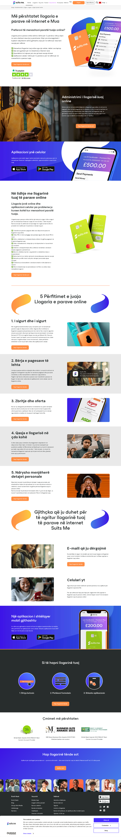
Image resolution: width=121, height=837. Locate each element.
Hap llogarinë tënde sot (21, 64)
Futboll (46, 2)
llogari (79, 2)
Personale (29, 2)
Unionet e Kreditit (37, 813)
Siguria (56, 805)
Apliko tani (60, 768)
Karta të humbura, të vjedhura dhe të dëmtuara (69, 811)
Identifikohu (90, 3)
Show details (27, 833)
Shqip (12, 7)
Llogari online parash (38, 803)
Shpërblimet (52, 2)
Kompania (60, 2)
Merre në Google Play (104, 801)
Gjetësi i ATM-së (59, 813)
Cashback (35, 811)
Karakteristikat (19, 7)
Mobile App (35, 800)
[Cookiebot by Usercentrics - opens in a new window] (11, 833)
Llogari (25, 7)
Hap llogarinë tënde (20, 347)
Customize (105, 825)
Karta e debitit (36, 805)
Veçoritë (41, 2)
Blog (12, 803)
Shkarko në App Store (104, 797)
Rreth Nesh (14, 800)
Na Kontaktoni (58, 803)
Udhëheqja (14, 808)
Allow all (106, 820)
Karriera (13, 811)
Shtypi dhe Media (17, 805)
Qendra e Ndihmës (60, 800)
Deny (106, 830)
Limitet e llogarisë (59, 808)
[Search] (97, 3)
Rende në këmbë (37, 808)
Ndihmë (66, 2)
